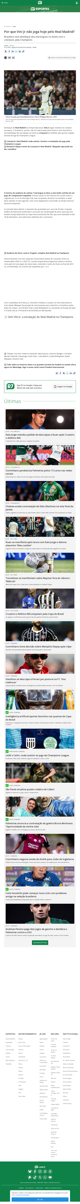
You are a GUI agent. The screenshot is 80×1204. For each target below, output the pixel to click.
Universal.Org (67, 1103)
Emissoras (66, 1050)
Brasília (42, 1046)
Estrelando (21, 1057)
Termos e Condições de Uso (53, 1188)
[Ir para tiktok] (35, 1177)
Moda (20, 1071)
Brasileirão (9, 1042)
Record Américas (68, 1067)
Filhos (20, 1064)
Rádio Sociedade (68, 1064)
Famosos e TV (23, 1060)
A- (13, 57)
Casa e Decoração (24, 1046)
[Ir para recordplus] (30, 1177)
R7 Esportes (7, 26)
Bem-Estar (21, 1042)
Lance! (8, 1057)
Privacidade (39, 1188)
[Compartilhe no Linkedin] (13, 51)
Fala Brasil (54, 1125)
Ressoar (65, 1093)
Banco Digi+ (67, 1039)
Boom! (53, 1082)
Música (20, 1075)
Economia (43, 1066)
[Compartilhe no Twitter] (6, 51)
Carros (42, 1050)
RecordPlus (66, 1057)
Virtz (19, 1093)
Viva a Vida (21, 1096)
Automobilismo (10, 1039)
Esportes (10, 1034)
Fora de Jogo (10, 1050)
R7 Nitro (21, 1078)
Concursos (43, 1057)
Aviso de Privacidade (22, 1195)
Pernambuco (44, 1097)
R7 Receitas (22, 1082)
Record (55, 1034)
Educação (43, 1070)
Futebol (8, 1053)
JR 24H (43, 1034)
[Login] (77, 2)
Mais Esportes (10, 1060)
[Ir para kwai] (45, 1171)
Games (20, 1067)
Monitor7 (42, 1093)
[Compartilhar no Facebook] (9, 51)
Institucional (70, 1034)
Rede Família (67, 1089)
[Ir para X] (40, 1177)
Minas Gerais (44, 1090)
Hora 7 (42, 1077)
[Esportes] (40, 8)
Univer (65, 1096)
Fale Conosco (29, 1188)
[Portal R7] (40, 2)
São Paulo (43, 1106)
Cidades (42, 1053)
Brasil (41, 1042)
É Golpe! (42, 1073)
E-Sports (8, 1046)
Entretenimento (27, 1034)
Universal (66, 1100)
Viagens (20, 1089)
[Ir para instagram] (40, 1171)
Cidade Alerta (55, 1104)
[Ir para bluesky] (30, 1171)
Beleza (20, 1039)
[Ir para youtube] (50, 1177)
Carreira (65, 1042)
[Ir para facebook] (35, 1171)
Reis (52, 1147)
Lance (14, 26)
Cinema (20, 1050)
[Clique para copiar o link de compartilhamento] (23, 51)
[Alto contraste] (5, 57)
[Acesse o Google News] (20, 51)
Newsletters (67, 1053)
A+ (9, 57)
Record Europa (67, 1075)
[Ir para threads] (50, 1171)
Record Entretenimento (70, 1071)
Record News (67, 1082)
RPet (19, 1085)
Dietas (20, 1053)
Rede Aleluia (67, 1085)
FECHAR (40, 1199)
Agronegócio (44, 1039)
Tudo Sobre (43, 1119)
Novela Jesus (55, 1138)
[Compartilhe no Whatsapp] (16, 51)
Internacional (44, 1086)
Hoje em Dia (55, 1128)
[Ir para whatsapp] (45, 1177)
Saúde (42, 1110)
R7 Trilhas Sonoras (69, 1060)
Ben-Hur (53, 1078)
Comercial (66, 1046)
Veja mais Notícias (40, 943)
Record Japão (67, 1078)
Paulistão (9, 1064)
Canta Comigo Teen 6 (55, 1093)
